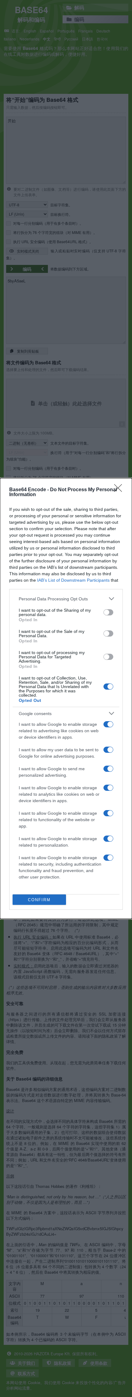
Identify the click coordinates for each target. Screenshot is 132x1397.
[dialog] (66, 698)
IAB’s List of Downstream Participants (73, 580)
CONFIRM (39, 900)
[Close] (120, 490)
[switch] (108, 612)
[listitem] (66, 598)
